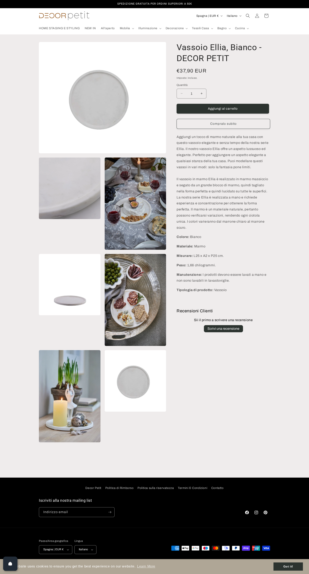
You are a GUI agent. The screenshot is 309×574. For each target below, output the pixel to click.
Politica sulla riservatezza (155, 488)
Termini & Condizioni (192, 488)
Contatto (217, 488)
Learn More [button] (146, 566)
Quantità (182, 85)
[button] (126, 28)
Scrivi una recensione (223, 328)
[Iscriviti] (109, 512)
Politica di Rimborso (119, 488)
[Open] (10, 564)
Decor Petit (93, 488)
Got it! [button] (288, 566)
